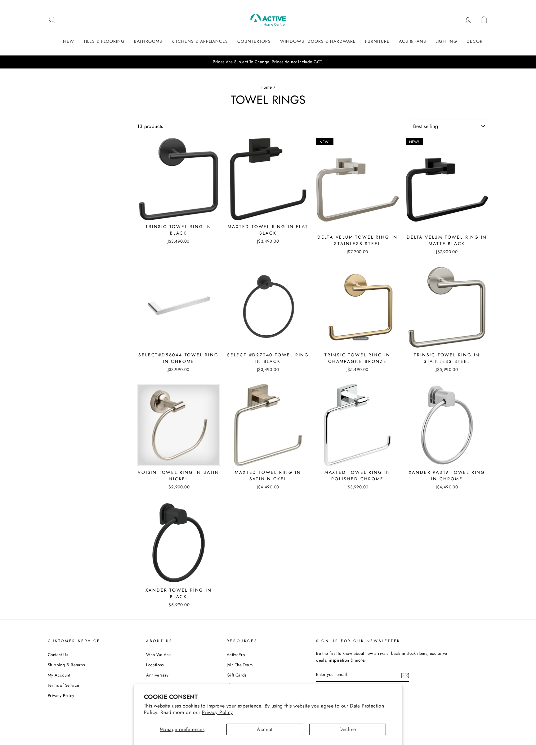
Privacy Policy (217, 712)
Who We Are (158, 654)
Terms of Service (63, 685)
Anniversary (157, 675)
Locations (155, 665)
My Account (59, 675)
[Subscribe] (405, 675)
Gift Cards (237, 675)
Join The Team (240, 665)
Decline (347, 729)
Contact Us (58, 654)
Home (266, 87)
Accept (264, 729)
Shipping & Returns (66, 665)
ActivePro (236, 654)
